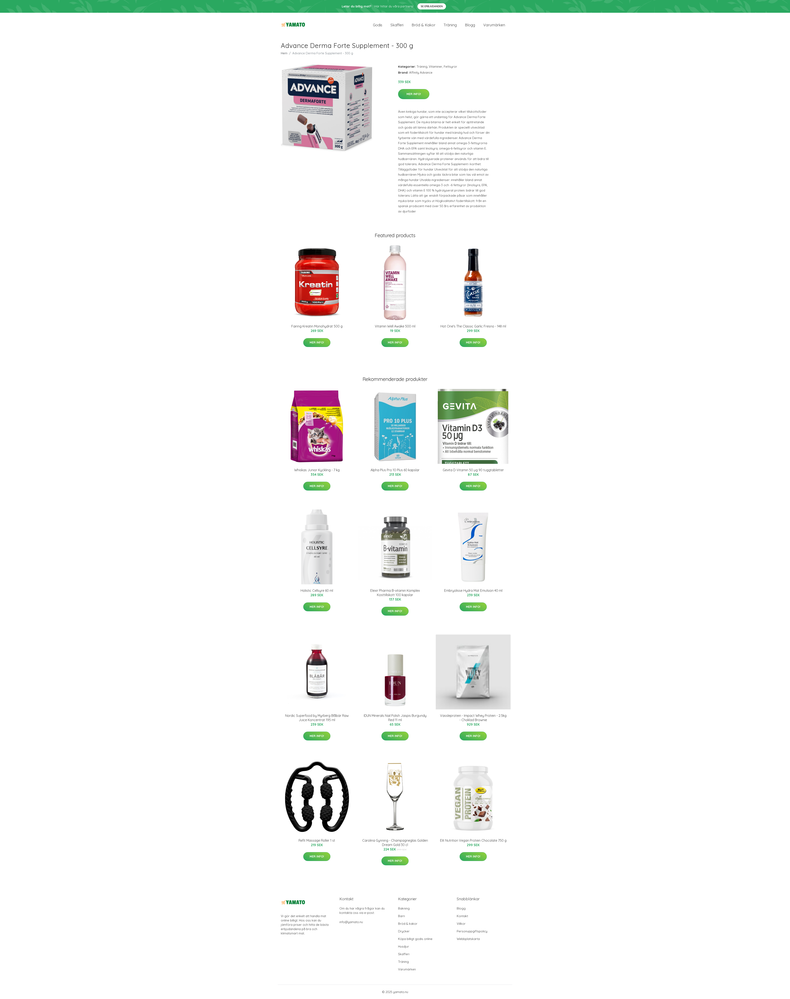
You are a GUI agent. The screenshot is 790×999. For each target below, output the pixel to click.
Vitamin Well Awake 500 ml (395, 326)
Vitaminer (435, 66)
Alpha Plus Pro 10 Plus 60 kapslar (395, 470)
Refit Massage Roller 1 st (317, 840)
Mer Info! (414, 94)
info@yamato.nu (351, 922)
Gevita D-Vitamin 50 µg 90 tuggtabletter (473, 470)
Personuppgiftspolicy (472, 931)
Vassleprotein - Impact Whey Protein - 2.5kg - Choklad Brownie (473, 718)
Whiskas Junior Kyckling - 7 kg (317, 470)
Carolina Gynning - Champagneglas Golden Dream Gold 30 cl (395, 842)
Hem (284, 53)
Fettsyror (450, 66)
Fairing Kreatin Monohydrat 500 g (317, 326)
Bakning (404, 908)
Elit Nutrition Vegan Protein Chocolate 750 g (473, 840)
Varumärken (494, 25)
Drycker (404, 931)
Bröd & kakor (423, 25)
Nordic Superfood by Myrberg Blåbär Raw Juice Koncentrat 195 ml (317, 718)
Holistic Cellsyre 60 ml (317, 590)
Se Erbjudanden (432, 6)
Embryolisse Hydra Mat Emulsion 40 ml (473, 590)
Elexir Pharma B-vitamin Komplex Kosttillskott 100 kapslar (395, 592)
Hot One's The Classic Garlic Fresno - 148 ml (473, 326)
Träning (450, 25)
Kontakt (462, 916)
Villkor (461, 924)
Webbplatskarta (468, 939)
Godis (377, 25)
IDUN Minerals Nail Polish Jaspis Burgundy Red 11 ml (395, 718)
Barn (401, 916)
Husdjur (403, 946)
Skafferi (396, 25)
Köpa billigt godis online (415, 939)
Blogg (470, 25)
